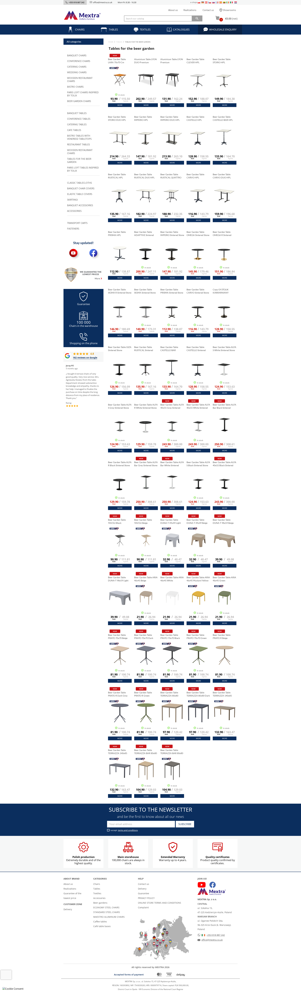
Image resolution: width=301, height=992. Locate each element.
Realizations (189, 10)
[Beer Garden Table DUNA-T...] (172, 548)
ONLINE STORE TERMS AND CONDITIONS (159, 902)
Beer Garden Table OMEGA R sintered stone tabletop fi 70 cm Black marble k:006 (224, 234)
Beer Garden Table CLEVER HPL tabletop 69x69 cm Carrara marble (196, 61)
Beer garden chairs (79, 101)
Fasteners (73, 228)
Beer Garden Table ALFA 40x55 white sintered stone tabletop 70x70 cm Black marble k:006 (198, 406)
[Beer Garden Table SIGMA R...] (119, 315)
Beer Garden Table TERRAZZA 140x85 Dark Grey (117, 752)
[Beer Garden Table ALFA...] (172, 432)
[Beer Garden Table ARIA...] (146, 605)
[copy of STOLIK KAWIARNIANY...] (224, 315)
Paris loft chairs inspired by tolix (83, 94)
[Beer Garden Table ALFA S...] (224, 373)
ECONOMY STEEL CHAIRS (106, 907)
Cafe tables (74, 130)
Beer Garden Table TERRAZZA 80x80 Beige (169, 694)
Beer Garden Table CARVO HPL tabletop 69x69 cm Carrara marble (196, 176)
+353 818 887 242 (216, 934)
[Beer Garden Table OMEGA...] (198, 258)
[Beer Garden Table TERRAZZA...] (172, 720)
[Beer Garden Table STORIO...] (224, 85)
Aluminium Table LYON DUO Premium (145, 61)
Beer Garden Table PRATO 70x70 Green (197, 636)
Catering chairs (76, 66)
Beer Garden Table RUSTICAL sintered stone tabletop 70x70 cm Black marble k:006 (144, 349)
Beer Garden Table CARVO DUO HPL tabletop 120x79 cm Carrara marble (223, 176)
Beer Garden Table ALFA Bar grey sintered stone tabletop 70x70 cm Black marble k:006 (146, 464)
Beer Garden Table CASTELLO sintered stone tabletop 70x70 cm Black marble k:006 (197, 349)
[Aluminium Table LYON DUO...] (146, 87)
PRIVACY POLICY (146, 898)
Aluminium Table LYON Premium (171, 61)
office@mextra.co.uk (102, 2)
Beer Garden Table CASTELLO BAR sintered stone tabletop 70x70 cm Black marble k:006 (170, 349)
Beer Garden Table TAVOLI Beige (143, 521)
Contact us (208, 10)
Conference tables (78, 118)
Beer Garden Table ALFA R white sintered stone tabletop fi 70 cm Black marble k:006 (146, 406)
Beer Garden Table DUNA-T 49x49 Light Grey (170, 521)
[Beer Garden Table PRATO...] (120, 663)
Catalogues (181, 29)
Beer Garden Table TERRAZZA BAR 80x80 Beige (145, 752)
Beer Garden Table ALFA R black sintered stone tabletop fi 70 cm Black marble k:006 (120, 464)
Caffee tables (100, 921)
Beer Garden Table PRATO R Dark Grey (118, 694)
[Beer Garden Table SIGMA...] (145, 315)
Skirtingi (72, 199)
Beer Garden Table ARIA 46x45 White (172, 579)
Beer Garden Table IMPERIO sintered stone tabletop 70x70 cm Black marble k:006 (172, 234)
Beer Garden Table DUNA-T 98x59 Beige (223, 521)
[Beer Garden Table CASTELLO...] (198, 143)
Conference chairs (78, 61)
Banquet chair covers (80, 188)
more (119, 105)
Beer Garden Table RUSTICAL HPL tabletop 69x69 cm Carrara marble (117, 176)
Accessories (74, 210)
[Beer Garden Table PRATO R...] (224, 663)
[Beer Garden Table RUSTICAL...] (119, 200)
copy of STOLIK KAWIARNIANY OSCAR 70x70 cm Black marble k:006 (222, 291)
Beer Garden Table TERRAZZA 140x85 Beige (222, 694)
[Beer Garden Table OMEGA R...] (224, 258)
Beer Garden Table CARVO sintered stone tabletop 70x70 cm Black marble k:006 (198, 291)
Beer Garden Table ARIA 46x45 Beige (146, 579)
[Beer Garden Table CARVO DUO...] (224, 200)
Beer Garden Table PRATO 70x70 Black (170, 636)
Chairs (79, 29)
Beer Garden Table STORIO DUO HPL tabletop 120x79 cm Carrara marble (118, 118)
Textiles (145, 29)
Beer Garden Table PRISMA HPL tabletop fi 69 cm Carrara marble (117, 234)
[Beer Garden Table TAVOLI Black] (120, 548)
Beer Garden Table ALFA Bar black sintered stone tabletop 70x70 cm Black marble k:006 (224, 406)
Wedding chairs (77, 72)
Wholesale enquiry (223, 29)
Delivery (67, 909)
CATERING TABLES (77, 124)
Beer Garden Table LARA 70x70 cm (117, 61)
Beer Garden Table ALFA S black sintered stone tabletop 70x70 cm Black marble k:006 (198, 464)
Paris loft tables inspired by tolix (83, 169)
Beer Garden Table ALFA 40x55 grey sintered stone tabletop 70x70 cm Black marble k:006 (172, 406)
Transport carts (77, 222)
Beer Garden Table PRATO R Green (143, 694)
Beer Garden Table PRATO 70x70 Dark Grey (143, 637)
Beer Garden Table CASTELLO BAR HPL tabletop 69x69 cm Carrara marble (223, 118)
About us (173, 10)
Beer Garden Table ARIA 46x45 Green (224, 579)
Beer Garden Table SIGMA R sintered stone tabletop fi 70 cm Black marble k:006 (119, 291)
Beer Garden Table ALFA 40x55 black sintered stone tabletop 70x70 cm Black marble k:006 (224, 464)
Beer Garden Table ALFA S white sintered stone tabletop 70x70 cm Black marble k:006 (224, 349)
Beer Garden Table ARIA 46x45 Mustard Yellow (198, 579)
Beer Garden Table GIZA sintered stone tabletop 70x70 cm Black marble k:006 (119, 349)
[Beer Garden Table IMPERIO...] (145, 143)
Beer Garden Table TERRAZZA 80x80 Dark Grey (198, 694)
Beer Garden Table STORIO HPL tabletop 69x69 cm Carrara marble (222, 61)
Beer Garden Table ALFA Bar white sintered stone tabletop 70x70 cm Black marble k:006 (172, 464)
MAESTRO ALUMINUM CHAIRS (109, 916)
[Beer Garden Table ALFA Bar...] (224, 432)
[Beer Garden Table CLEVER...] (198, 85)
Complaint (143, 907)
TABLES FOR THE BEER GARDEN (79, 160)
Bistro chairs (75, 86)
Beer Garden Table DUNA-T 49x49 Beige (197, 521)
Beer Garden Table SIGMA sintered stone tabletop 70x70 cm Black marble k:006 (145, 291)
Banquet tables (77, 113)
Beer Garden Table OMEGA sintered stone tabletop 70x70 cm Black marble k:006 (198, 234)
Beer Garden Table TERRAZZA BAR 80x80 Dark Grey (171, 752)
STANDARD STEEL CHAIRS (106, 912)
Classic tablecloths (79, 182)
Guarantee (143, 893)
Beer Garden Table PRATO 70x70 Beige (118, 636)
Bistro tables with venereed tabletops (79, 137)
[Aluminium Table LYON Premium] (172, 87)
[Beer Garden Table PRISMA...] (119, 258)
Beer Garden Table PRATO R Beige (221, 636)
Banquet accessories (80, 205)
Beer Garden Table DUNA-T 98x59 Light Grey (118, 579)
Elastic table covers (79, 194)
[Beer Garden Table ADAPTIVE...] (145, 258)
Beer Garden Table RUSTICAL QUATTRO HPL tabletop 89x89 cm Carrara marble (172, 176)
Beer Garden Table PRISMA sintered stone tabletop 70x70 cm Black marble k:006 (171, 291)
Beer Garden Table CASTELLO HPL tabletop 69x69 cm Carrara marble (196, 118)
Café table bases (102, 926)
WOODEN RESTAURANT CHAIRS (79, 79)
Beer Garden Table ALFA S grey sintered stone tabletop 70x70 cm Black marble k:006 (120, 406)
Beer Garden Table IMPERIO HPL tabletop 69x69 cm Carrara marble (143, 118)
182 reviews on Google (85, 357)
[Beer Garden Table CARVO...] (198, 315)
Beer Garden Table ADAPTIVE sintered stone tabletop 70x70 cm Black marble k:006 (144, 234)
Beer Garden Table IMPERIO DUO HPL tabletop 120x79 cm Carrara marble (170, 118)
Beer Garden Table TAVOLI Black (117, 521)
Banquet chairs (76, 55)
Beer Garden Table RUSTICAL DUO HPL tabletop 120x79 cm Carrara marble (144, 176)
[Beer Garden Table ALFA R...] (145, 431)
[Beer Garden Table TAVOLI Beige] (146, 548)
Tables (113, 29)
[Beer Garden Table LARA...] (120, 87)
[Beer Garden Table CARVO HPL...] (198, 200)
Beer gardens (100, 902)
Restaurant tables (78, 144)
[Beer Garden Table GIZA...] (119, 373)
